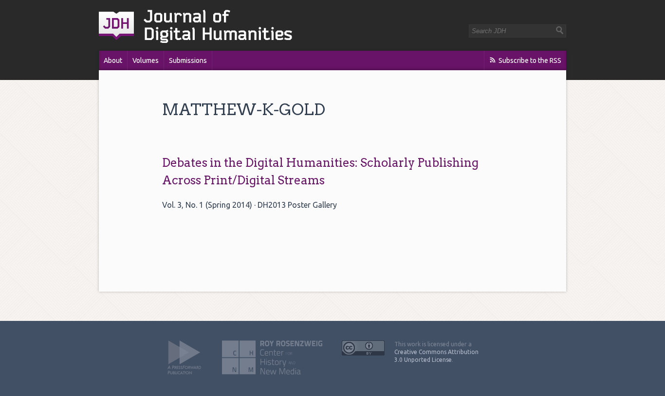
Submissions (188, 60)
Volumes (145, 60)
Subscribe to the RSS (530, 60)
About (113, 60)
